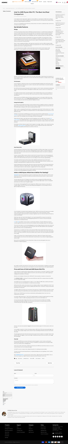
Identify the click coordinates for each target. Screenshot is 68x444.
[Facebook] (53, 436)
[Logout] (3, 391)
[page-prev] (3, 402)
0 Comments (24, 16)
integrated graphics (21, 125)
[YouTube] (60, 436)
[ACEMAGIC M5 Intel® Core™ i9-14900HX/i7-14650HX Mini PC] (60, 72)
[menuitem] (60, 49)
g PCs (18, 174)
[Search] (62, 2)
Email (35, 373)
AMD (18, 221)
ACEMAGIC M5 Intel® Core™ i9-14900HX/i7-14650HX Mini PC (60, 79)
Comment (15, 378)
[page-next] (3, 404)
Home (4, 8)
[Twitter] (62, 436)
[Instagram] (55, 436)
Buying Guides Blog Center (10, 8)
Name (15, 373)
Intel (15, 221)
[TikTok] (57, 436)
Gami (15, 174)
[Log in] (64, 2)
